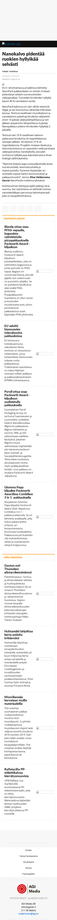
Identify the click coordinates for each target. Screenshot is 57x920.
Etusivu (28, 850)
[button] (48, 44)
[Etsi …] (53, 44)
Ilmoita (28, 868)
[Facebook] (28, 836)
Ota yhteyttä (28, 862)
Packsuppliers (28, 874)
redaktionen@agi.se (29, 913)
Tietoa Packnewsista (28, 856)
